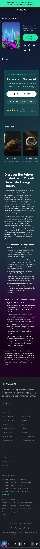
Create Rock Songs (9, 506)
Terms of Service (8, 454)
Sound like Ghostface (9, 482)
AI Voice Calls (7, 440)
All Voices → (6, 495)
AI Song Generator (9, 428)
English (6, 404)
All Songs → (6, 515)
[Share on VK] (25, 50)
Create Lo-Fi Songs (24, 512)
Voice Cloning (7, 424)
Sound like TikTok (23, 491)
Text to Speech (7, 416)
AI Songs (25, 420)
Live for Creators (28, 436)
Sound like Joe (21, 485)
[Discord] (11, 528)
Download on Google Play (23, 101)
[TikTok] (24, 528)
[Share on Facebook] (25, 45)
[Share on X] (34, 45)
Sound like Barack (24, 488)
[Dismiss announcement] (37, 3)
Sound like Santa (25, 482)
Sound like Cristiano (9, 488)
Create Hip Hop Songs (24, 503)
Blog (23, 424)
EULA (4, 458)
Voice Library (26, 416)
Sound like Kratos (8, 485)
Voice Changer (7, 436)
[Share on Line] (29, 50)
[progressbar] (20, 547)
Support (5, 466)
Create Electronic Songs (28, 509)
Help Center (26, 432)
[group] (20, 547)
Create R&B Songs (24, 506)
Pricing (24, 428)
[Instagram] (20, 528)
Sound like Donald (8, 479)
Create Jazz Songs (9, 512)
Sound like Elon (22, 479)
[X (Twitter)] (16, 528)
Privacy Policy (7, 450)
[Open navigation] (3, 9)
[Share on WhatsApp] (29, 45)
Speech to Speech (8, 420)
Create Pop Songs (8, 503)
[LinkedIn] (28, 528)
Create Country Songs (10, 509)
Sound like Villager (8, 491)
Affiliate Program (28, 440)
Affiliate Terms (7, 462)
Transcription (7, 432)
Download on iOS (23, 94)
